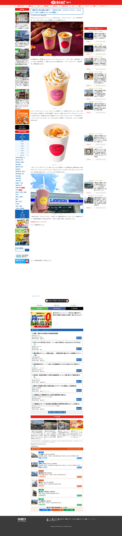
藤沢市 (68, 2)
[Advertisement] (95, 17)
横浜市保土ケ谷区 (19, 166)
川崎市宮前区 (18, 178)
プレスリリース (36, 296)
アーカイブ (102, 6)
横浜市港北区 (18, 164)
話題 (79, 6)
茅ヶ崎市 (17, 203)
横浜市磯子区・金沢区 (20, 171)
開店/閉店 (46, 6)
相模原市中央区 (19, 185)
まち (73, 6)
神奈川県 (44, 15)
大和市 (19, 189)
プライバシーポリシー (92, 519)
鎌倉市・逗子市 (19, 201)
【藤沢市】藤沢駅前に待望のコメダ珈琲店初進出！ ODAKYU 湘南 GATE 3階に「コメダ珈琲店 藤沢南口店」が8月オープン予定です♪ (100, 93)
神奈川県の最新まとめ (20, 157)
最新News (31, 6)
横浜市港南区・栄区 (20, 173)
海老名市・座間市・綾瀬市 (21, 192)
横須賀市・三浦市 (19, 183)
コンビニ (39, 444)
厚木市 (17, 194)
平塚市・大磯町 (19, 206)
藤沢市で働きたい (36, 329)
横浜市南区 (18, 169)
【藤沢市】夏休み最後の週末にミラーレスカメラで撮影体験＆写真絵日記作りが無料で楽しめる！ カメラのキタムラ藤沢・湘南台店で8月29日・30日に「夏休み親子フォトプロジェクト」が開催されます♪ (22, 83)
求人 (39, 6)
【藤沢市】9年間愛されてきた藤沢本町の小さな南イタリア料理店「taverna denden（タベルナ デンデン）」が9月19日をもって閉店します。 (100, 138)
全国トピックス (20, 6)
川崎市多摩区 (18, 176)
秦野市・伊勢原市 (19, 196)
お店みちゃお (65, 6)
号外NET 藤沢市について (53, 520)
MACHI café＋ (34, 444)
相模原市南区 (20, 187)
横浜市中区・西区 (19, 159)
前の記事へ (40, 305)
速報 (94, 6)
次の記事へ (74, 305)
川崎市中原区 (18, 180)
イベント (87, 6)
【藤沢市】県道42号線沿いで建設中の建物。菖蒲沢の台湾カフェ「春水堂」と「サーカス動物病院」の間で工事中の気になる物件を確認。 (100, 106)
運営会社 (55, 519)
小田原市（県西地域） (20, 208)
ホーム (49, 519)
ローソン (43, 444)
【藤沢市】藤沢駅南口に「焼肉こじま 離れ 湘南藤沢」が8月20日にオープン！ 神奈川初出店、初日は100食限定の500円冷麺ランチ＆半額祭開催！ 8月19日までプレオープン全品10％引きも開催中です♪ (100, 78)
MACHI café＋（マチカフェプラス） (62, 17)
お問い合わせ (82, 519)
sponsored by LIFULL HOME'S (74, 448)
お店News (55, 6)
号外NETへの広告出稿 (72, 519)
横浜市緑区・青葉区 (20, 162)
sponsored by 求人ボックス (47, 329)
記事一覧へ (57, 305)
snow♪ (36, 446)
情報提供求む (62, 519)
